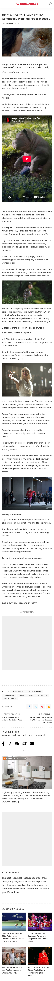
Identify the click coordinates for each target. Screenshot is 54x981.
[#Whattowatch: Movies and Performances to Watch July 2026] (14, 956)
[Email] (48, 706)
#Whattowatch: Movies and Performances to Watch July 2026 (12, 970)
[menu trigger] (5, 4)
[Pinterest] (42, 706)
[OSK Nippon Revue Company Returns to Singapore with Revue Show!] (40, 922)
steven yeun (42, 695)
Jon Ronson (9, 695)
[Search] (50, 4)
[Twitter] (35, 706)
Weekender (8, 24)
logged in (20, 735)
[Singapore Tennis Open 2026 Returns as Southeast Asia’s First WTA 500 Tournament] (14, 922)
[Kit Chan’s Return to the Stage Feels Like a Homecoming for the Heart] (40, 956)
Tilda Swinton (10, 698)
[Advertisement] (27, 643)
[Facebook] (29, 706)
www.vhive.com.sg (10, 801)
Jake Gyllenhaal (35, 691)
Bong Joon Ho (18, 691)
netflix (21, 695)
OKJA (31, 695)
